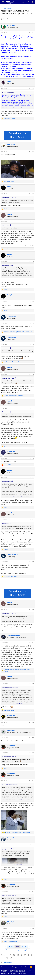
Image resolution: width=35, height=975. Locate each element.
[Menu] (2, 2)
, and (13, 362)
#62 (33, 458)
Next (23, 946)
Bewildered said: (7, 265)
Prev (11, 946)
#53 (33, 151)
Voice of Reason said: (8, 895)
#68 (33, 684)
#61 (33, 408)
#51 (33, 32)
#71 (33, 753)
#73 (33, 845)
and (11, 576)
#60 (33, 374)
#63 (33, 477)
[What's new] (29, 2)
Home (27, 967)
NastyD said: (5, 225)
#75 (33, 929)
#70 (33, 738)
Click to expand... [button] (17, 108)
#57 (33, 302)
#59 (33, 344)
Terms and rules (5, 967)
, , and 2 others (18, 670)
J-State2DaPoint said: (8, 197)
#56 (33, 261)
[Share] (30, 33)
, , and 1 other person (18, 332)
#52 (33, 88)
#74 (33, 892)
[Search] (33, 2)
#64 (33, 520)
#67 (33, 643)
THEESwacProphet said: (9, 687)
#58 (33, 323)
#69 (33, 722)
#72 (33, 780)
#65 (33, 562)
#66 (33, 609)
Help (22, 967)
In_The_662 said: (7, 92)
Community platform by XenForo (16, 970)
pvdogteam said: (7, 849)
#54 (33, 193)
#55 (33, 221)
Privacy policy (16, 967)
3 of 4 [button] (17, 946)
